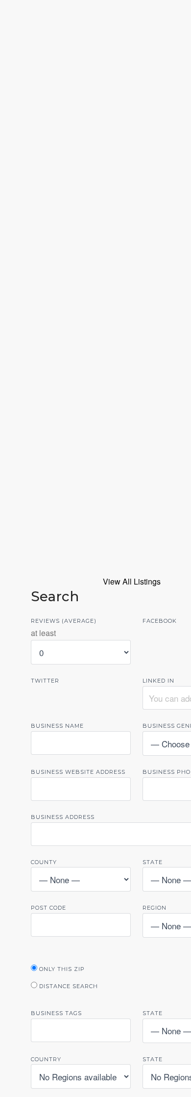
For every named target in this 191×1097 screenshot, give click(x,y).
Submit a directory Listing (95, 297)
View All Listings (132, 581)
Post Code (48, 907)
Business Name (57, 725)
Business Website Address (78, 771)
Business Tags (56, 1013)
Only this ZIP (61, 969)
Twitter (45, 680)
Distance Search (67, 986)
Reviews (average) (63, 620)
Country (46, 1059)
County (44, 862)
